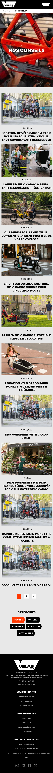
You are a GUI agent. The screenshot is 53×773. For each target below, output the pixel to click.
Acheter (33, 619)
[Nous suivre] (17, 765)
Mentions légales (26, 744)
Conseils (18, 626)
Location (34, 626)
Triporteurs (26, 731)
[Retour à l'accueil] (8, 4)
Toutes (18, 619)
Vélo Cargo (7, 11)
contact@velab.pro (26, 684)
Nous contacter (26, 705)
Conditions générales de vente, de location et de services (26, 753)
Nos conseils (26, 701)
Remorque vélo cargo (26, 727)
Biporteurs (26, 718)
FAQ (26, 757)
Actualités (26, 633)
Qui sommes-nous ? (26, 697)
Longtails (26, 723)
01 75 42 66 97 (26, 681)
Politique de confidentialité (26, 748)
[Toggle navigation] (46, 4)
